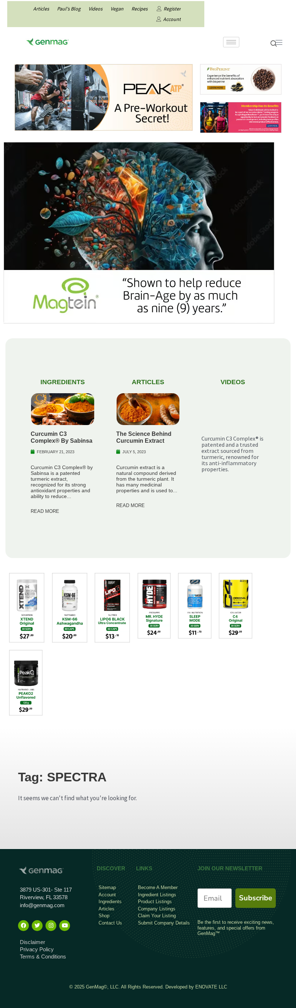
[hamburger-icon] (231, 42)
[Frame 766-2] (103, 97)
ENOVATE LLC (211, 987)
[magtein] (139, 232)
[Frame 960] (240, 117)
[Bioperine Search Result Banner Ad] (240, 79)
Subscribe (255, 898)
